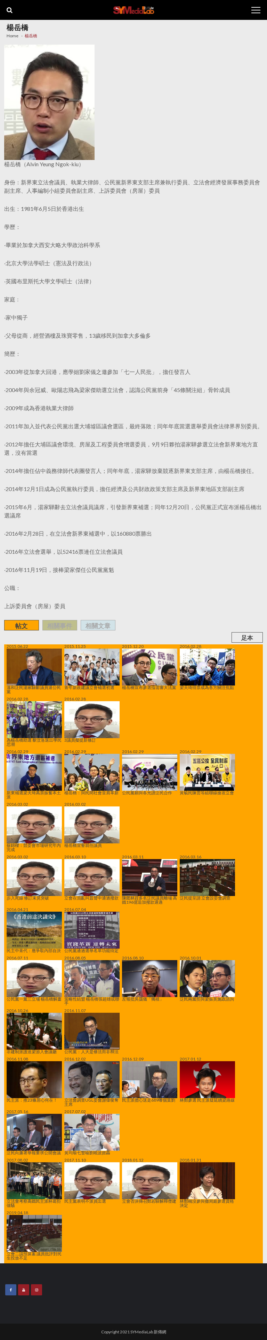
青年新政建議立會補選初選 (89, 687)
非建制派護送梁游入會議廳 (32, 1051)
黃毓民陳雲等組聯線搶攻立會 (207, 792)
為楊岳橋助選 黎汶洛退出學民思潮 (34, 741)
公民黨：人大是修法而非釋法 (91, 1051)
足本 (247, 637)
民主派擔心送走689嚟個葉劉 (148, 1099)
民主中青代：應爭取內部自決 (34, 950)
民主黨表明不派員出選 (86, 1201)
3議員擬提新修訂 (80, 739)
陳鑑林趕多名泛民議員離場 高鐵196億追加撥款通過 (149, 899)
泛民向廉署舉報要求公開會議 (34, 1152)
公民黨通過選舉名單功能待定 (91, 950)
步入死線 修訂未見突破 (28, 897)
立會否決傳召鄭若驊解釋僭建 (149, 1201)
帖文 (21, 625)
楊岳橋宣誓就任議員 (83, 845)
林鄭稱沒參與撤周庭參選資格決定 (207, 1203)
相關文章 (98, 625)
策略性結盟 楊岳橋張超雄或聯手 (91, 1000)
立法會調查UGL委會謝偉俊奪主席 (91, 1102)
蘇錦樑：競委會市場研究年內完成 (34, 847)
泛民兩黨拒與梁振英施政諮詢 (207, 998)
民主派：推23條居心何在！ (32, 1099)
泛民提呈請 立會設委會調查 (205, 897)
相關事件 (59, 625)
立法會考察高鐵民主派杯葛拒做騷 (34, 1203)
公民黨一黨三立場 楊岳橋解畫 (34, 998)
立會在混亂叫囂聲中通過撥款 (91, 897)
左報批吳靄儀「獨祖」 (143, 998)
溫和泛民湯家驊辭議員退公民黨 (34, 689)
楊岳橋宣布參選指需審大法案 (149, 687)
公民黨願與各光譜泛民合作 (147, 792)
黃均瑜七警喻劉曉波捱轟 (87, 1152)
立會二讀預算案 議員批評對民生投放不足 (34, 1255)
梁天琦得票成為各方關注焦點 (207, 687)
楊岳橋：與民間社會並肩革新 (91, 792)
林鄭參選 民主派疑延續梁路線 (207, 1099)
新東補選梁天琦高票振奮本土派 (34, 794)
